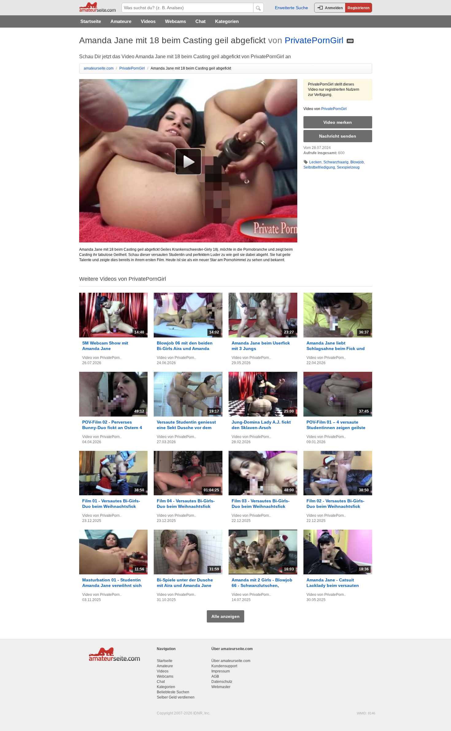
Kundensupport (224, 666)
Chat (200, 21)
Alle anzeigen (225, 616)
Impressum (220, 671)
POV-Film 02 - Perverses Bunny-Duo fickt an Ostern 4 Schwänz (112, 428)
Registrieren (358, 8)
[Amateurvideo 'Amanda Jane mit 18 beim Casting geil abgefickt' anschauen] (188, 161)
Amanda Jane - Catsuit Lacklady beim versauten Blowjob (332, 585)
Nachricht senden (337, 136)
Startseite (90, 21)
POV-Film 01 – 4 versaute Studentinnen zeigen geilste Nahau (335, 428)
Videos (148, 21)
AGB (215, 676)
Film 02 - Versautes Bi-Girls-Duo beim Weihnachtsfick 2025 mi (335, 506)
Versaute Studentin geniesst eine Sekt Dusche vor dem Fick (186, 428)
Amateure (120, 21)
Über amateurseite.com (230, 661)
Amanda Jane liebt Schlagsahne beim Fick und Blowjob (335, 348)
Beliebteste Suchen (173, 692)
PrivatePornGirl (314, 40)
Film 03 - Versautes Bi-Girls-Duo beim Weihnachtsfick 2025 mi (261, 506)
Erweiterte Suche (291, 7)
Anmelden (334, 8)
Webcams (175, 21)
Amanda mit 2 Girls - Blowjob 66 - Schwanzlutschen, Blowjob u (262, 585)
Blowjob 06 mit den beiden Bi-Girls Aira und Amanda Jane (185, 348)
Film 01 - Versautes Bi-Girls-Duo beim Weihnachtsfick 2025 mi (111, 506)
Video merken (337, 122)
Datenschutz (221, 682)
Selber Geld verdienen (176, 697)
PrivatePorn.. (110, 358)
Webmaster (220, 687)
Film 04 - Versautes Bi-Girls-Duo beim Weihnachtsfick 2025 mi (186, 506)
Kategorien (227, 21)
